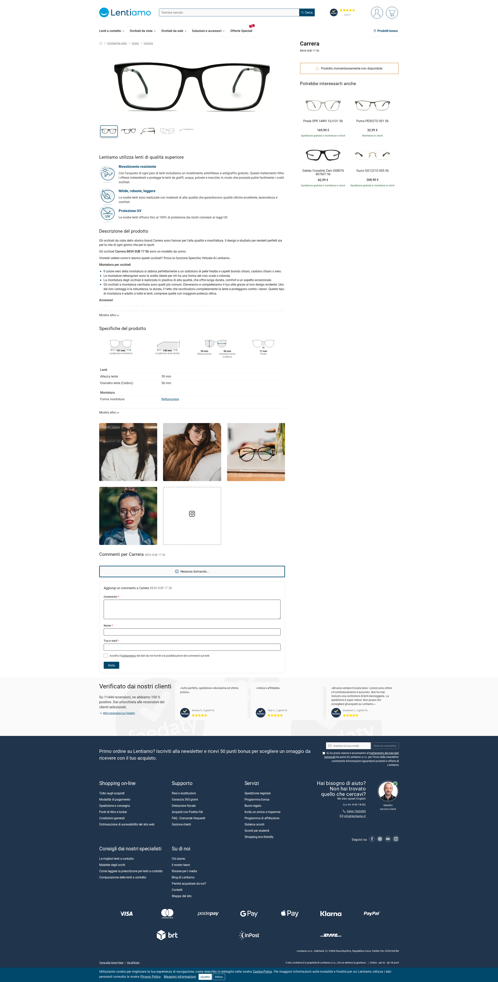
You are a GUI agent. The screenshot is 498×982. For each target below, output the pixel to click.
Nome (108, 625)
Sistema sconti (254, 824)
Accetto (205, 977)
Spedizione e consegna (114, 805)
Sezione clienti (181, 824)
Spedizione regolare (258, 793)
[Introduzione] (100, 43)
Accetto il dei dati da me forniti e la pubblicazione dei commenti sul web (159, 655)
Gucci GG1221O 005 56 (372, 170)
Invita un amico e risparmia (263, 812)
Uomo (135, 43)
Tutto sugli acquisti (111, 793)
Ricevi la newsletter (385, 746)
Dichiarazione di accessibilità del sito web (126, 824)
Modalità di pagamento (114, 799)
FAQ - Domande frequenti (188, 818)
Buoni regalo (253, 805)
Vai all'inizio (133, 962)
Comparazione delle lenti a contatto (122, 877)
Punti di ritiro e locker (113, 812)
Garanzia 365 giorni (185, 799)
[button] (109, 131)
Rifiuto (219, 977)
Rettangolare (170, 399)
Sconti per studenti (257, 830)
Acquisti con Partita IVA (187, 812)
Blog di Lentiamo (183, 877)
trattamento (128, 655)
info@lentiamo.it (355, 816)
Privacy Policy (150, 976)
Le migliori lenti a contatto (116, 858)
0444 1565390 (356, 811)
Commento (111, 596)
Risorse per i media (184, 871)
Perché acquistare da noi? (189, 883)
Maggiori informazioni (180, 976)
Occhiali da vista (117, 43)
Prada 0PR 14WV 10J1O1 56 (323, 121)
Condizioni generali (111, 818)
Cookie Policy (262, 971)
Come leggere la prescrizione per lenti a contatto (131, 871)
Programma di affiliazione (262, 818)
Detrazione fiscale (184, 805)
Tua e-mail (111, 640)
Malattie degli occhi (112, 865)
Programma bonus (257, 799)
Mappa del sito (182, 896)
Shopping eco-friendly (259, 837)
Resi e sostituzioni (184, 793)
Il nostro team (181, 865)
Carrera (148, 43)
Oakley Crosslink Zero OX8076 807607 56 (323, 172)
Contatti (177, 890)
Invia (111, 665)
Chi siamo (178, 858)
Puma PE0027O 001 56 (372, 121)
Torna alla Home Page (111, 962)
